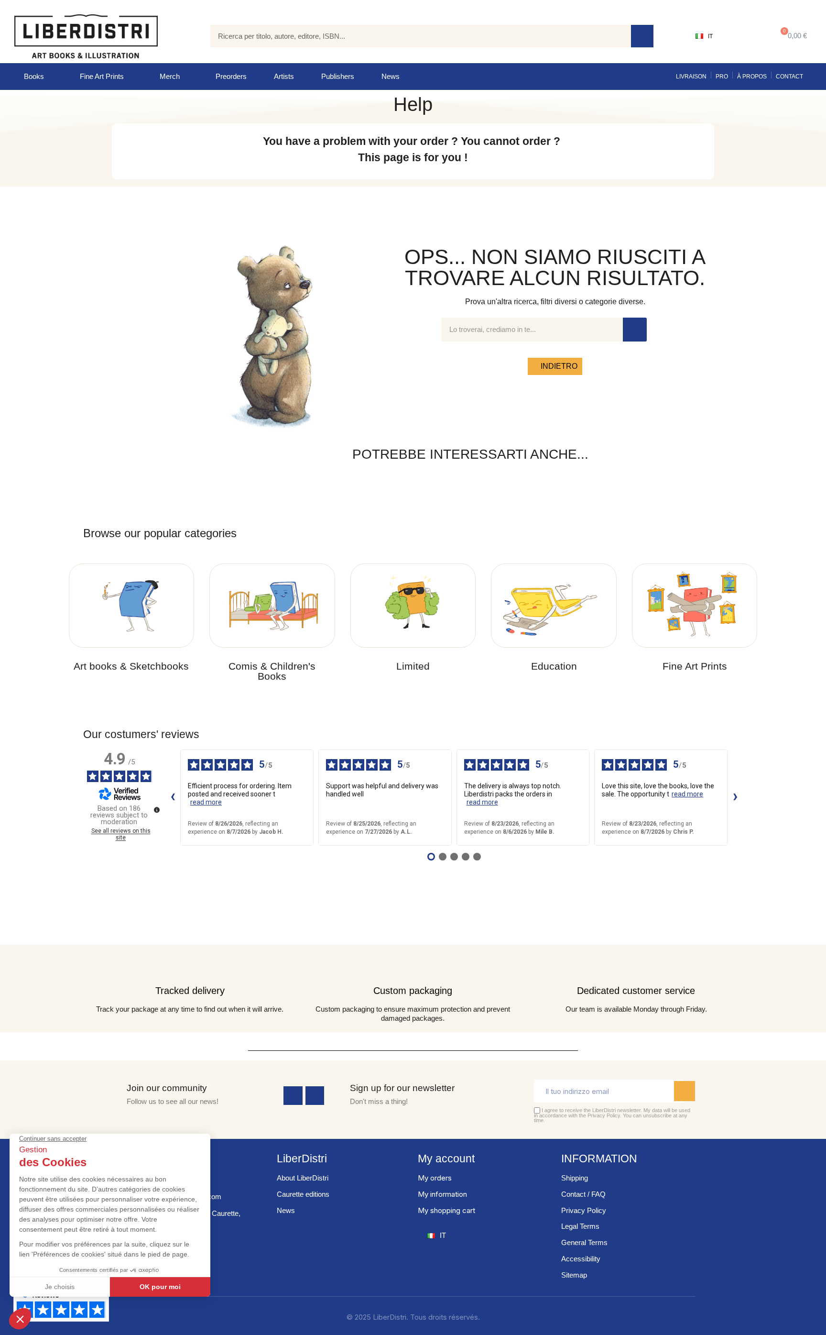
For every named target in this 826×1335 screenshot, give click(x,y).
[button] (792, 36)
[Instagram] (315, 1095)
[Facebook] (293, 1095)
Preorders (231, 76)
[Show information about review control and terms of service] (157, 810)
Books (34, 76)
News (390, 76)
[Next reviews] (735, 797)
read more (206, 802)
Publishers (337, 76)
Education (554, 666)
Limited (413, 666)
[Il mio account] (743, 36)
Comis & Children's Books (271, 671)
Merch (170, 76)
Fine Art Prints (102, 76)
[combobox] (413, 36)
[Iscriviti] (684, 1091)
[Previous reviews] (172, 797)
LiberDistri (302, 1158)
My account (446, 1158)
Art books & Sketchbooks (131, 666)
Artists (284, 76)
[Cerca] (642, 36)
